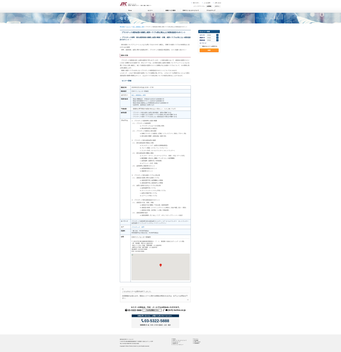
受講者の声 (175, 343)
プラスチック (136, 227)
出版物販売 (196, 343)
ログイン (217, 6)
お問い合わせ (217, 2)
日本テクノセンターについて (180, 340)
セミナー (196, 339)
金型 (142, 227)
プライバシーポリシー (178, 344)
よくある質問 (207, 2)
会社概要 (196, 340)
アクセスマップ (176, 341)
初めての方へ (196, 2)
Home (174, 339)
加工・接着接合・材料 (139, 95)
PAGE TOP (332, 339)
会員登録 (209, 6)
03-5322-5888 (156, 321)
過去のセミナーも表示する (209, 46)
